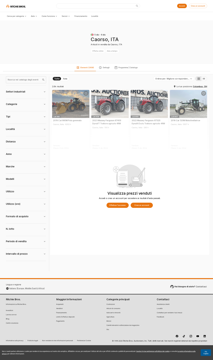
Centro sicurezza (12, 323)
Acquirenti (59, 304)
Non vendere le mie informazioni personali (57, 341)
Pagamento (60, 321)
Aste (33, 16)
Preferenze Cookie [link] (84, 341)
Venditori (59, 309)
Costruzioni (110, 304)
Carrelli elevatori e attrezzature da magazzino (122, 325)
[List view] (204, 78)
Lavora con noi (11, 315)
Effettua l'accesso (117, 205)
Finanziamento (80, 16)
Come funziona (48, 16)
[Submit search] (137, 5)
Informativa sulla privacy (14, 341)
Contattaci (201, 286)
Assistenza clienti (163, 304)
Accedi (182, 6)
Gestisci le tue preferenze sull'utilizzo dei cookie (152, 351)
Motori (108, 321)
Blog (7, 319)
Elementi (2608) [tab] (87, 67)
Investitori (9, 310)
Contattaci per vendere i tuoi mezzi (169, 313)
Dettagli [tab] (106, 67)
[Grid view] (198, 78)
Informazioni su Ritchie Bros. (16, 304)
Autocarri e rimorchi (113, 313)
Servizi (65, 16)
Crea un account (198, 6)
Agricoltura (110, 317)
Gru (107, 330)
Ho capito (205, 353)
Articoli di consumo (113, 309)
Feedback (160, 317)
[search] (43, 79)
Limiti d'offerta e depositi (65, 317)
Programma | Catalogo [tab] (128, 67)
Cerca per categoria (15, 16)
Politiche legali (32, 341)
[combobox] (173, 78)
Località (94, 16)
